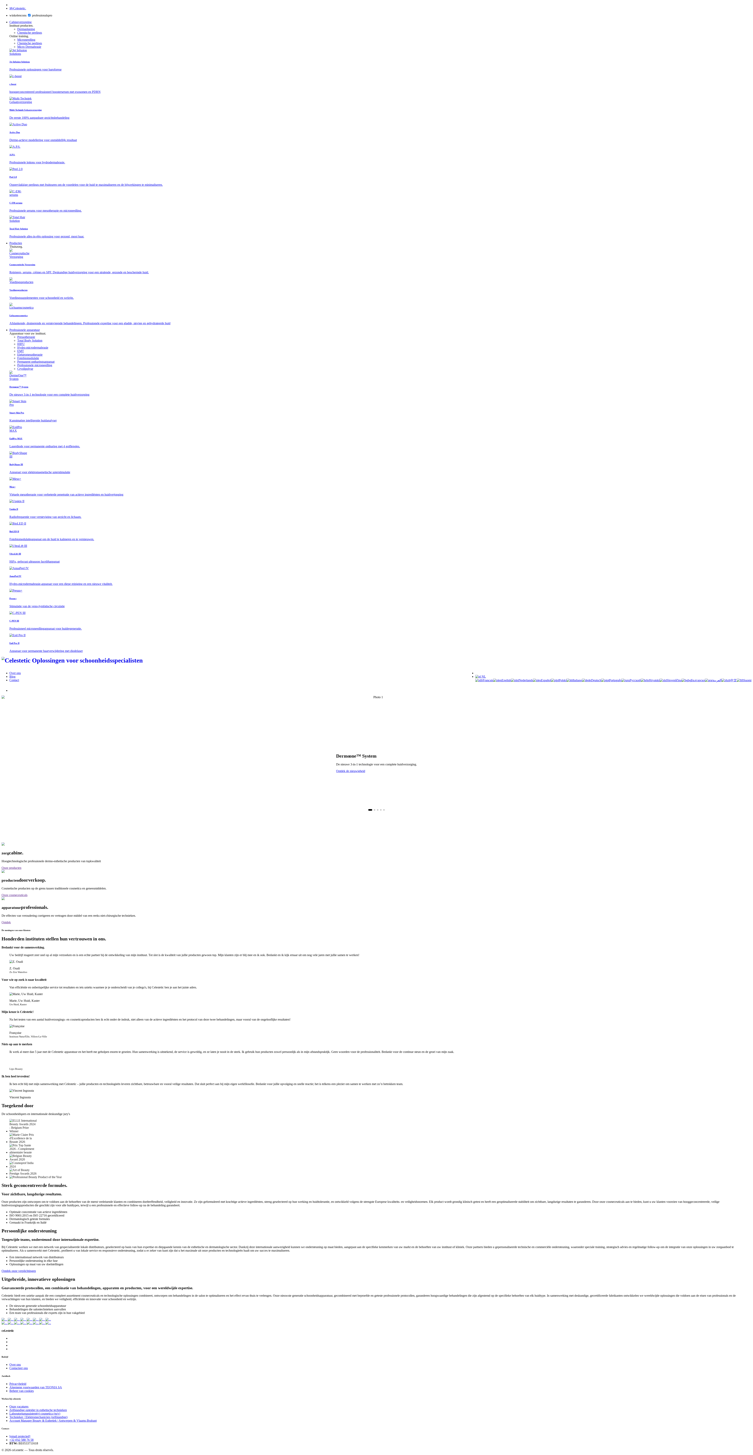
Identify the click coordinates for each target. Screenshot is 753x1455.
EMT (20, 351)
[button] (370, 810)
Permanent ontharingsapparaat (36, 361)
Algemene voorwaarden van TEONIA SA (35, 1387)
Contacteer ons (18, 1368)
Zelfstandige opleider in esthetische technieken (38, 1410)
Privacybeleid (17, 1383)
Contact (14, 680)
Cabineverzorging (20, 22)
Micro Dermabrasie (29, 46)
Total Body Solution (29, 340)
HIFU (21, 344)
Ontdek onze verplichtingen (19, 1271)
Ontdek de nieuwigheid (350, 771)
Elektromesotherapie (30, 354)
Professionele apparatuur (24, 330)
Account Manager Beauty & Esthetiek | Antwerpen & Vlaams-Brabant (53, 1420)
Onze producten (11, 867)
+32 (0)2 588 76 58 (21, 1439)
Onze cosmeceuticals (14, 895)
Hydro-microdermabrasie (32, 347)
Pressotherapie (26, 337)
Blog (12, 676)
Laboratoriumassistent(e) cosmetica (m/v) (34, 1413)
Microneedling (26, 39)
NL (483, 676)
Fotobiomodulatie (28, 358)
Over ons (15, 673)
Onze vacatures (18, 1406)
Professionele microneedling (34, 365)
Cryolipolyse (25, 368)
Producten (15, 243)
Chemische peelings (29, 32)
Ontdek (6, 922)
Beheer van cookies (21, 1390)
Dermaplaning (26, 29)
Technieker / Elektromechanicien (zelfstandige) (38, 1417)
